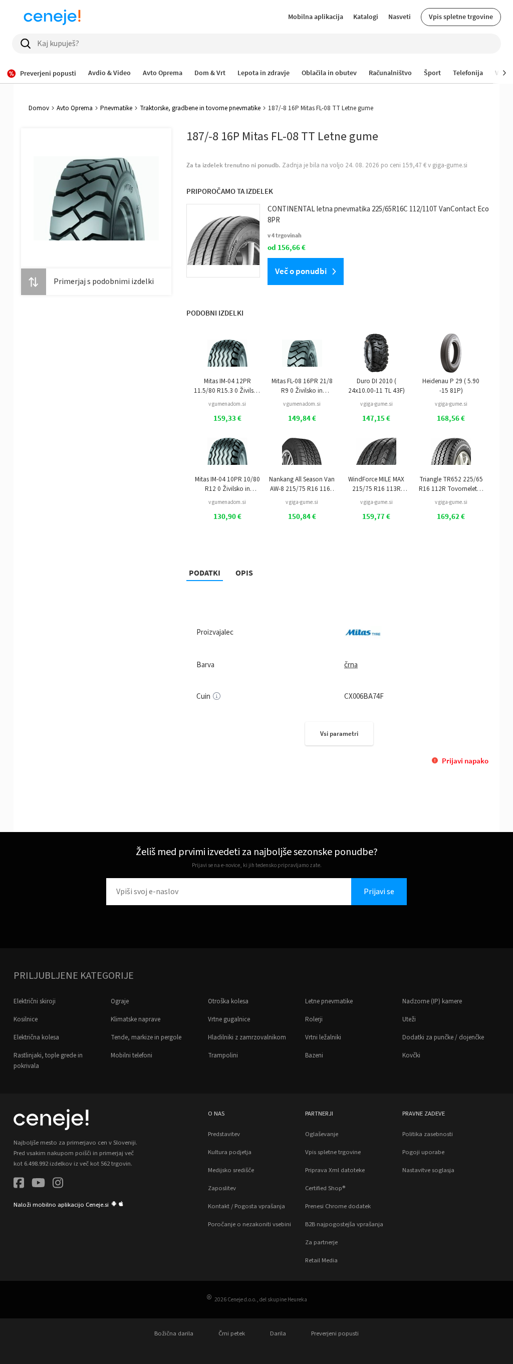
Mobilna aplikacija (315, 16)
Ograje (120, 1001)
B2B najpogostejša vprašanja (344, 1224)
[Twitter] (38, 1184)
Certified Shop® (325, 1188)
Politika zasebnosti (427, 1134)
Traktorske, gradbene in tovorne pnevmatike (200, 108)
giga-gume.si (449, 165)
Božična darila (173, 1333)
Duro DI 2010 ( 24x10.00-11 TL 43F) (376, 386)
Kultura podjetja (229, 1152)
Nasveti (399, 16)
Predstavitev (224, 1134)
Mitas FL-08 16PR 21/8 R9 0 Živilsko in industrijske (302, 386)
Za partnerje (321, 1242)
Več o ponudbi (301, 271)
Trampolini (223, 1055)
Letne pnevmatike (329, 1001)
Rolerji (314, 1019)
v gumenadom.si (227, 404)
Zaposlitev (222, 1188)
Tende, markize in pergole (146, 1037)
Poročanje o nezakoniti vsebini (249, 1224)
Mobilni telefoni (131, 1055)
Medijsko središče (231, 1170)
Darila (278, 1333)
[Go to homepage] (52, 17)
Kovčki (411, 1055)
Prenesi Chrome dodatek (338, 1206)
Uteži (409, 1019)
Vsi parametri (339, 733)
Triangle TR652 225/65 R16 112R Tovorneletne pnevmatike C (451, 484)
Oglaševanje (321, 1134)
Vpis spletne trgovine (461, 16)
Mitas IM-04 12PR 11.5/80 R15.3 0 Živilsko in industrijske (227, 386)
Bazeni (314, 1055)
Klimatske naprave (135, 1019)
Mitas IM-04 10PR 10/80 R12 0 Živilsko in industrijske (227, 484)
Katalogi (365, 16)
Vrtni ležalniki (323, 1037)
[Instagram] (58, 1184)
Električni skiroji (35, 1001)
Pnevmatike (116, 108)
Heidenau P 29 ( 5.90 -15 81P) (450, 386)
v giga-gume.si (376, 404)
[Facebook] (19, 1184)
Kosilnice (26, 1019)
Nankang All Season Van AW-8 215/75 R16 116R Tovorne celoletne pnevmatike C (302, 484)
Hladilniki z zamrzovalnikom (247, 1037)
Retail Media (321, 1260)
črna (351, 665)
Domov (39, 108)
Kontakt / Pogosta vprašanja (246, 1206)
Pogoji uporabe (423, 1152)
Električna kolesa (36, 1037)
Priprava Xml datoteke (335, 1170)
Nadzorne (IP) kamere (432, 1001)
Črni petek (231, 1333)
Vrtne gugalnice (229, 1019)
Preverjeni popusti (335, 1333)
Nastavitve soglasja (428, 1170)
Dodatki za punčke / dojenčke (443, 1037)
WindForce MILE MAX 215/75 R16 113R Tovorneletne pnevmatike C (376, 484)
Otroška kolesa (228, 1001)
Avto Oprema (75, 108)
